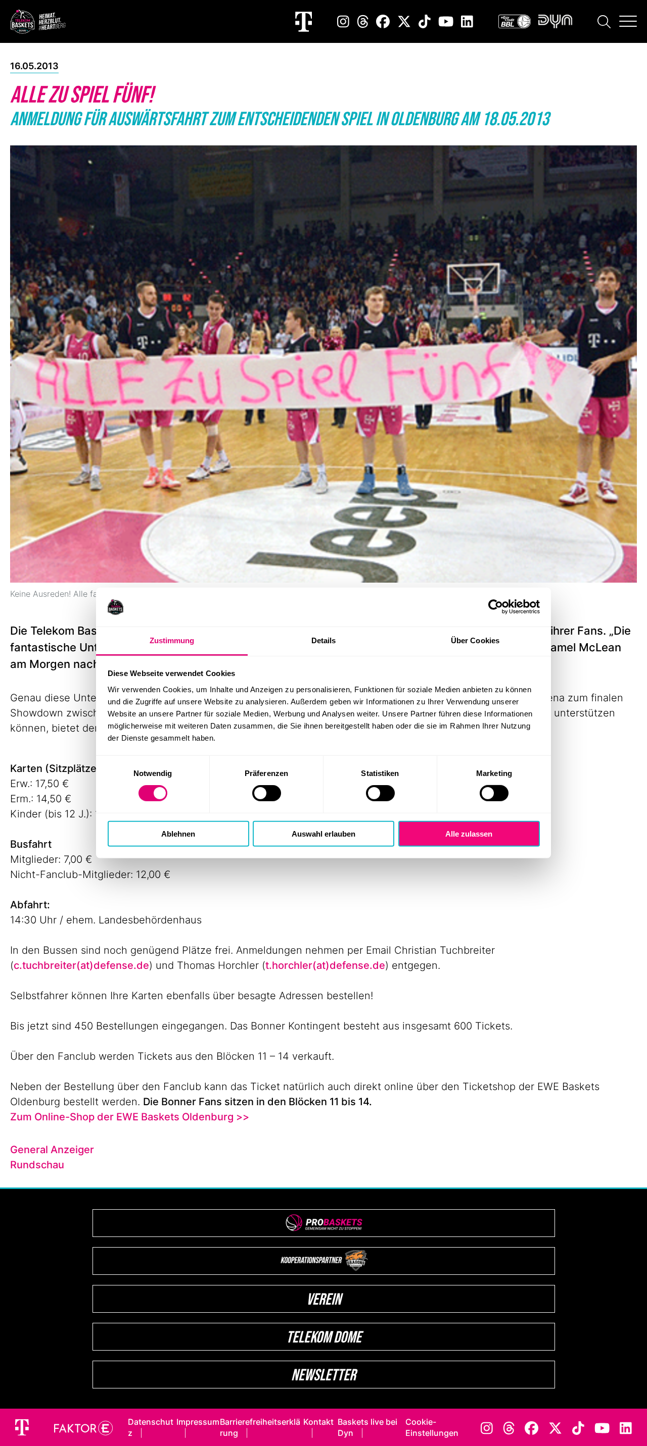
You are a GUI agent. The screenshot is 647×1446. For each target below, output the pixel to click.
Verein (323, 1299)
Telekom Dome (323, 1337)
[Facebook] (383, 21)
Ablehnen (178, 833)
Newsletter (323, 1374)
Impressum (197, 1422)
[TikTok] (425, 21)
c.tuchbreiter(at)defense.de (81, 965)
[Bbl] (514, 21)
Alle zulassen (468, 833)
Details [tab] (323, 640)
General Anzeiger (52, 1150)
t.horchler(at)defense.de (325, 965)
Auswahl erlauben (323, 833)
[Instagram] (343, 21)
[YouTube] (445, 21)
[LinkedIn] (467, 21)
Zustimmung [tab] (172, 640)
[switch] (266, 793)
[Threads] (363, 21)
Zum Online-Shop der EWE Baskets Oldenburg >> (129, 1117)
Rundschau (37, 1165)
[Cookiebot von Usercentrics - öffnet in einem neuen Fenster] (495, 606)
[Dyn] (555, 21)
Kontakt (318, 1422)
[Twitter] (404, 21)
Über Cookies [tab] (475, 640)
